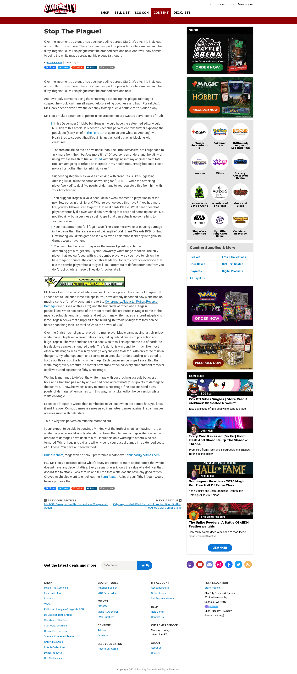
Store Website (213, 587)
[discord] (209, 565)
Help (232, 4)
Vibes (220, 173)
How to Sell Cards (108, 648)
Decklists (182, 12)
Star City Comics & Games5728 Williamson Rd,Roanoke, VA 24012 (220, 597)
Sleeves (195, 257)
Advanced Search (107, 587)
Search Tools (108, 582)
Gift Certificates (232, 264)
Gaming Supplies (53, 641)
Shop (105, 12)
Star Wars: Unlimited (199, 232)
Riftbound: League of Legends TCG (240, 145)
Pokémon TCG (219, 144)
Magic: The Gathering (199, 145)
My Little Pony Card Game (220, 234)
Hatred (97, 159)
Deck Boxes (197, 264)
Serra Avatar (109, 476)
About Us (156, 647)
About (156, 642)
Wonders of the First (56, 620)
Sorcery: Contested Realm (240, 176)
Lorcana (199, 173)
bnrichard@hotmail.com (143, 455)
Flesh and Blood (240, 204)
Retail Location (216, 582)
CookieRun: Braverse (56, 631)
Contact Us (157, 617)
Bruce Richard (54, 62)
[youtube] (200, 565)
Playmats (196, 271)
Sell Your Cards (218, 4)
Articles (102, 630)
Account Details (160, 587)
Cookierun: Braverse (240, 232)
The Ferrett (94, 132)
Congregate (113, 301)
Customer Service (164, 625)
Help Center (157, 611)
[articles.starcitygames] (248, 565)
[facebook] (229, 565)
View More (220, 547)
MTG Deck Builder (107, 593)
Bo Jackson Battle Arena (199, 204)
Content (161, 12)
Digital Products (232, 271)
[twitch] (190, 565)
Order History (158, 593)
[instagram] (219, 565)
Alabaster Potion (133, 301)
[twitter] (238, 565)
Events (103, 601)
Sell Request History (162, 598)
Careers (155, 653)
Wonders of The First (220, 204)
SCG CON (142, 12)
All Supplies (197, 278)
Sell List (122, 12)
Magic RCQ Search (108, 611)
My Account (160, 582)
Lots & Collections (234, 257)
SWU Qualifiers (106, 617)
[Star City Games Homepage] (65, 8)
